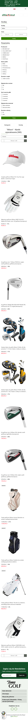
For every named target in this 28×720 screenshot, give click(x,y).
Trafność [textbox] (4, 136)
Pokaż (14, 118)
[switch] (3, 718)
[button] (14, 691)
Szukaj (14, 38)
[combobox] (14, 136)
